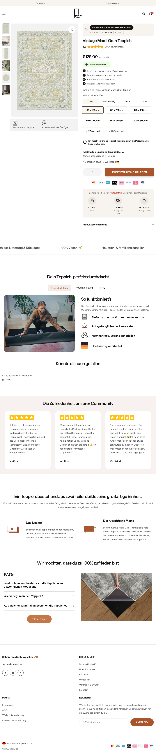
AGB (4, 710)
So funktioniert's (87, 664)
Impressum (8, 705)
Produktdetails (59, 288)
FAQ (102, 287)
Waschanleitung (84, 287)
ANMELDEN (142, 722)
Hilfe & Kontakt (87, 669)
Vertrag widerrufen (89, 684)
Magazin (83, 689)
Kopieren (118, 32)
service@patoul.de (12, 664)
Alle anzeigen (39, 618)
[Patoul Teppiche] (78, 13)
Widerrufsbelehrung (13, 715)
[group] (44, 70)
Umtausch (84, 679)
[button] (37, 3)
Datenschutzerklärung (14, 720)
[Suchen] (143, 13)
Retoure (83, 674)
